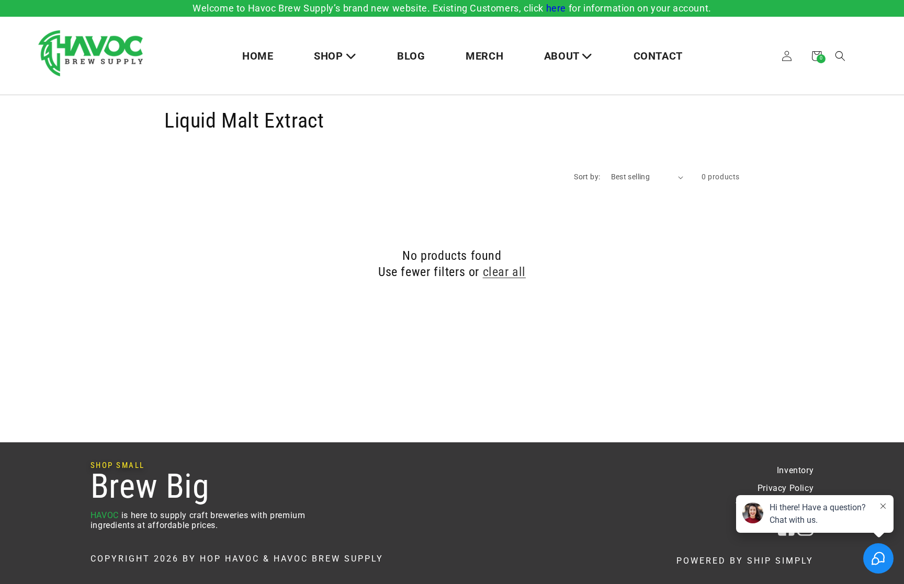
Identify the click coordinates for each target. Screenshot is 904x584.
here (556, 8)
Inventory (795, 470)
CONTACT (658, 56)
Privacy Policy (785, 488)
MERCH (484, 56)
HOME (257, 56)
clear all (504, 272)
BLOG (411, 56)
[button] (840, 55)
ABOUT (563, 56)
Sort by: (587, 177)
